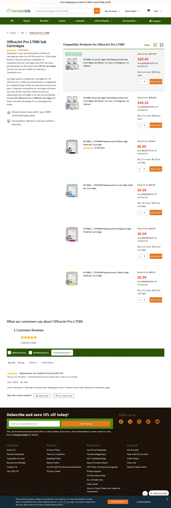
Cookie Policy (63, 502)
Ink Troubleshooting (96, 458)
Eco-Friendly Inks (95, 479)
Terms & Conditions (56, 454)
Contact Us (12, 467)
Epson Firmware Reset (97, 462)
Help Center (92, 484)
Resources (93, 445)
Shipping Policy (54, 458)
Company (13, 445)
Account (132, 445)
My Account (132, 450)
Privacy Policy (21, 434)
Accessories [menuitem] (129, 20)
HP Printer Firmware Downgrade (102, 467)
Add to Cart (156, 81)
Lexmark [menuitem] (80, 20)
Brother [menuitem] (44, 20)
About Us (11, 450)
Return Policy (53, 462)
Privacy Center (54, 471)
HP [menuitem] (11, 20)
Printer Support (94, 471)
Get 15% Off (13, 471)
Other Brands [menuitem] (101, 20)
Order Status (133, 458)
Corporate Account (16, 458)
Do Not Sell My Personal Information (64, 467)
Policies (52, 445)
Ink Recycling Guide (96, 475)
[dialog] (85, 502)
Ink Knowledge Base (96, 454)
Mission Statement (15, 454)
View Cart (131, 462)
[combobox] (66, 11)
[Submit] (97, 11)
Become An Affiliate (16, 462)
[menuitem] (113, 11)
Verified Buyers (41, 353)
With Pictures (19, 353)
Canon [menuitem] (62, 20)
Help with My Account (137, 454)
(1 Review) (23, 50)
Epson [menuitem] (27, 20)
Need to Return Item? (137, 467)
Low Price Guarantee (96, 450)
